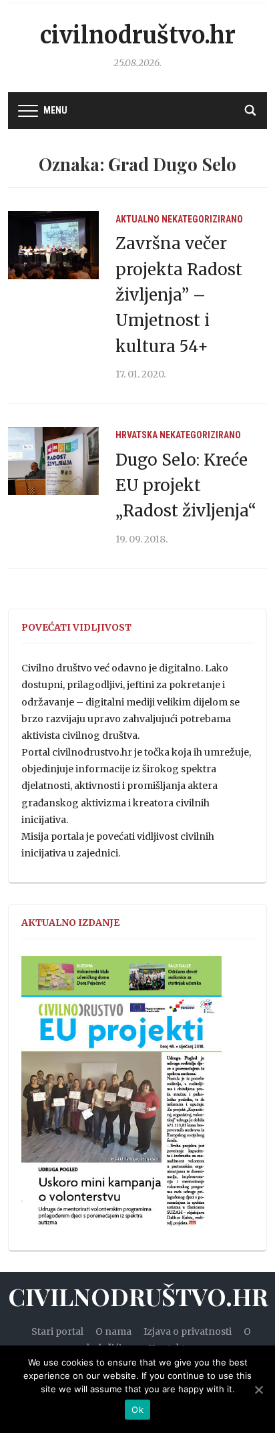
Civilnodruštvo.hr (138, 35)
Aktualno (137, 219)
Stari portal (57, 1331)
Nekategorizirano (202, 219)
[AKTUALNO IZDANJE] (121, 1097)
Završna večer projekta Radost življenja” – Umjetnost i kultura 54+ (178, 295)
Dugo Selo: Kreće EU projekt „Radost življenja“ (185, 486)
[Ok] (258, 1389)
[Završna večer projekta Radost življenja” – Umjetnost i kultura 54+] (53, 244)
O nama (113, 1331)
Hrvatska (136, 435)
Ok (137, 1409)
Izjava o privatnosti (188, 1331)
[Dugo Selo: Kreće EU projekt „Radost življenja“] (53, 460)
